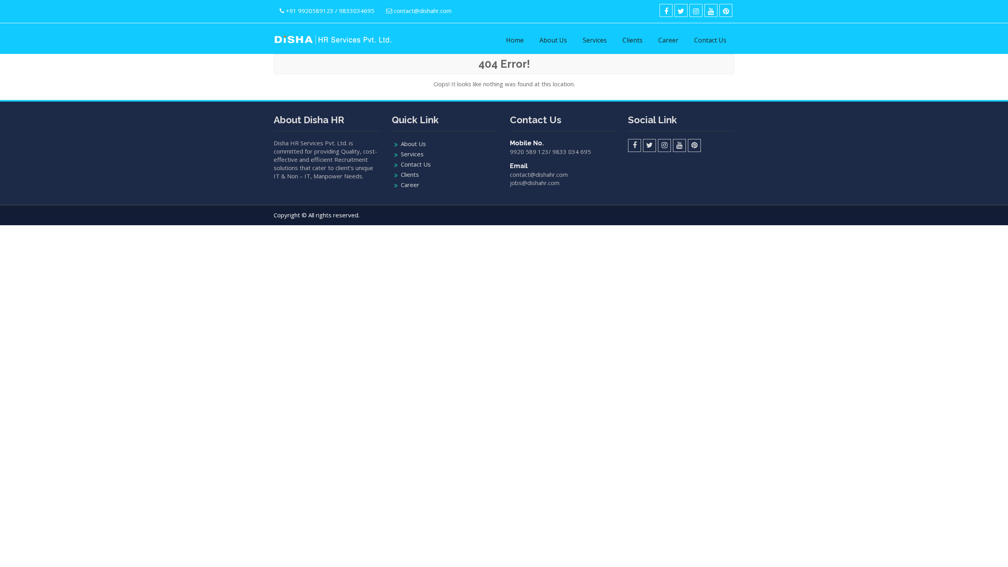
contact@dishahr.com (423, 11)
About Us (553, 40)
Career (668, 40)
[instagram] (695, 10)
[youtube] (710, 10)
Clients (633, 40)
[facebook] (666, 10)
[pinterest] (725, 10)
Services (595, 40)
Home (515, 40)
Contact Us (710, 40)
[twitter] (680, 10)
